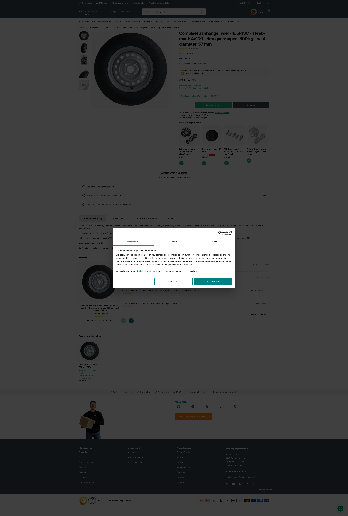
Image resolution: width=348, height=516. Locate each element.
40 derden (144, 271)
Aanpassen (172, 281)
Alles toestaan (213, 281)
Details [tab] (174, 241)
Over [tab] (214, 241)
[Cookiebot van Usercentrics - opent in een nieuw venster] (220, 233)
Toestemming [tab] (133, 241)
